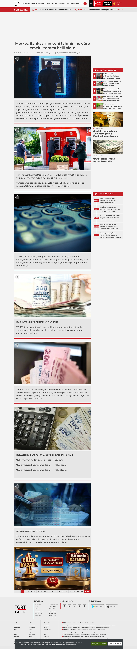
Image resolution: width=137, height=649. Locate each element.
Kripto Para (32, 627)
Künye (36, 606)
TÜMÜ (118, 10)
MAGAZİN (65, 3)
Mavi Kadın (32, 634)
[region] (69, 644)
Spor (45, 634)
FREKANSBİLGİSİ (107, 3)
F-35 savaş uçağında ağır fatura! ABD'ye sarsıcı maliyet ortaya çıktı (109, 201)
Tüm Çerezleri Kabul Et (99, 643)
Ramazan (46, 625)
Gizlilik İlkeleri (52, 606)
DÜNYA (47, 3)
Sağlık (45, 627)
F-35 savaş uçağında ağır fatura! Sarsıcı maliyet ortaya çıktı (78, 622)
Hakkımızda (38, 604)
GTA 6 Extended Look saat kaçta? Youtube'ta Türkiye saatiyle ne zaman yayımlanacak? (56, 10)
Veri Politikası (52, 613)
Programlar (47, 622)
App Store (113, 606)
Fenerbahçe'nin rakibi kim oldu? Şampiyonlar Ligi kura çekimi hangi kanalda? (83, 636)
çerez (49, 642)
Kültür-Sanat (32, 625)
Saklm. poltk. (38, 615)
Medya (30, 636)
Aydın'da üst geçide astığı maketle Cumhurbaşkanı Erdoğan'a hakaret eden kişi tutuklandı (87, 639)
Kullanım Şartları (53, 604)
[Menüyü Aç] (82, 3)
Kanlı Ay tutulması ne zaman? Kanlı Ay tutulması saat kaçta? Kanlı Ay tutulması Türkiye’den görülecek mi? (110, 209)
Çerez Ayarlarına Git (115, 643)
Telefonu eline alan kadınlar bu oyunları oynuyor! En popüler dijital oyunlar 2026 (84, 634)
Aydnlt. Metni (52, 615)
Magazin (31, 632)
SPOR (60, 3)
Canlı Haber (17, 627)
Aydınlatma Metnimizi (58, 644)
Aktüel (16, 622)
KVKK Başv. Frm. (53, 618)
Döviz (15, 629)
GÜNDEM (34, 3)
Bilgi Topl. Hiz (52, 611)
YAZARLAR (26, 3)
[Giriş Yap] (85, 3)
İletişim (37, 608)
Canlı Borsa (17, 625)
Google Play (98, 606)
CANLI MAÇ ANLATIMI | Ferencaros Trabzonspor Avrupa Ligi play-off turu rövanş (99, 10)
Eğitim (16, 634)
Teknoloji (46, 636)
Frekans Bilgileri (39, 611)
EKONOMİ (41, 3)
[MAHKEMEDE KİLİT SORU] (52, 568)
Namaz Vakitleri (33, 639)
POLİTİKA (54, 3)
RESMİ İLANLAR (75, 3)
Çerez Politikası (39, 613)
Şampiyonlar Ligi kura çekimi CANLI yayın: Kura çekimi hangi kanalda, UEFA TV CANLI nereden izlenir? (110, 235)
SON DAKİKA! (21, 10)
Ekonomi (16, 636)
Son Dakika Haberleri (49, 632)
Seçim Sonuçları (48, 629)
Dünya (16, 632)
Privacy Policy (52, 608)
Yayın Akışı (47, 639)
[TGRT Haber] (17, 4)
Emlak (16, 639)
